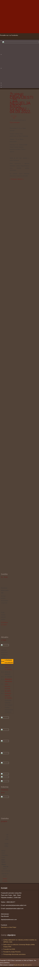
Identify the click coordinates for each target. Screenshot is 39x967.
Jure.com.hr (28, 965)
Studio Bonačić (18, 965)
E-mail (14, 116)
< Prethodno (13, 179)
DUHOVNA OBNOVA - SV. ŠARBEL (8, 667)
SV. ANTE (8, 691)
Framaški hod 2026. (9, 949)
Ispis (14, 118)
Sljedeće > (21, 179)
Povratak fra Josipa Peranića (12, 951)
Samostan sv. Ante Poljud (8, 927)
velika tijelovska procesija (7, 686)
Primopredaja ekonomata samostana (14, 954)
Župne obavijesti (15, 122)
